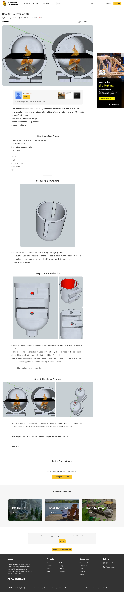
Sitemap (82, 572)
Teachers (46, 3)
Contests (36, 3)
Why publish (84, 563)
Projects (27, 3)
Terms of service (30, 588)
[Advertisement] (110, 80)
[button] (91, 22)
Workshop (50, 566)
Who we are (83, 575)
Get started (83, 566)
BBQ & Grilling (25, 18)
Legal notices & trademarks (106, 588)
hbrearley (7, 18)
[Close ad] (122, 55)
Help (81, 569)
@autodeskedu (111, 567)
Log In (108, 4)
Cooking (16, 18)
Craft (48, 572)
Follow (26, 97)
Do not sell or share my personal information (80, 588)
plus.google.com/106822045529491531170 (31, 102)
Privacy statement (44, 588)
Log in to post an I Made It (62, 477)
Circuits (49, 563)
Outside (61, 569)
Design (49, 569)
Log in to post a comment (62, 550)
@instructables (111, 563)
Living (61, 566)
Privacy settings (57, 588)
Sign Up (117, 4)
